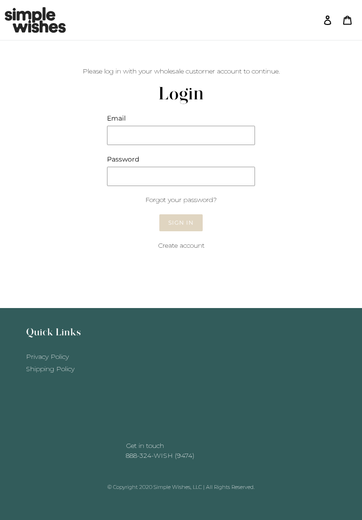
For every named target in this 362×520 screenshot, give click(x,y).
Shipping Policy (50, 369)
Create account (181, 245)
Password (123, 159)
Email (116, 118)
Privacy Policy (47, 356)
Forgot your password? (181, 199)
